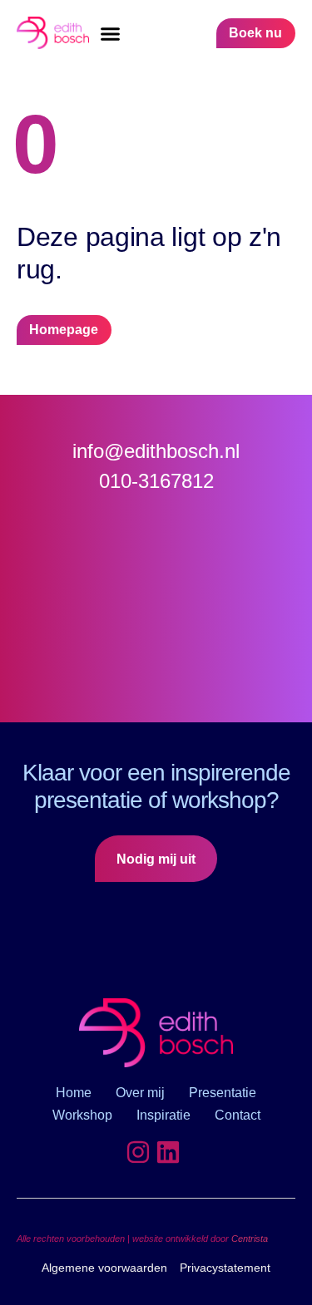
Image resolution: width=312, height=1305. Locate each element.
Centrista (249, 1238)
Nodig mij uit (156, 859)
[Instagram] (138, 1152)
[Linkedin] (168, 1152)
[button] (110, 33)
